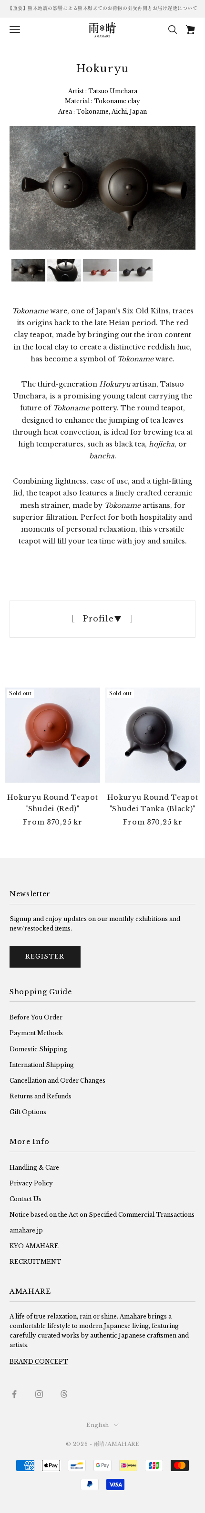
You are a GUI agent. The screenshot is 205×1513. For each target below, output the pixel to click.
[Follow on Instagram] (39, 1394)
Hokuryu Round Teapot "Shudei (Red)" (52, 803)
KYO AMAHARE (34, 1246)
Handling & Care (34, 1167)
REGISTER (45, 956)
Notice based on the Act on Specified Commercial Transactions (102, 1214)
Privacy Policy (31, 1183)
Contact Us (25, 1199)
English (97, 1425)
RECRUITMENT (36, 1261)
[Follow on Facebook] (14, 1394)
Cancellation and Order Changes (57, 1080)
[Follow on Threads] (64, 1394)
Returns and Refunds (41, 1096)
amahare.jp (26, 1230)
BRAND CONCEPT (39, 1361)
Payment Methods (36, 1033)
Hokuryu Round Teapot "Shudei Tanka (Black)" (152, 803)
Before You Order (36, 1017)
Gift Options (28, 1111)
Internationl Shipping (42, 1064)
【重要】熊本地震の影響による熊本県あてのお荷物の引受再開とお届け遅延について (102, 8)
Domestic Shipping (38, 1049)
